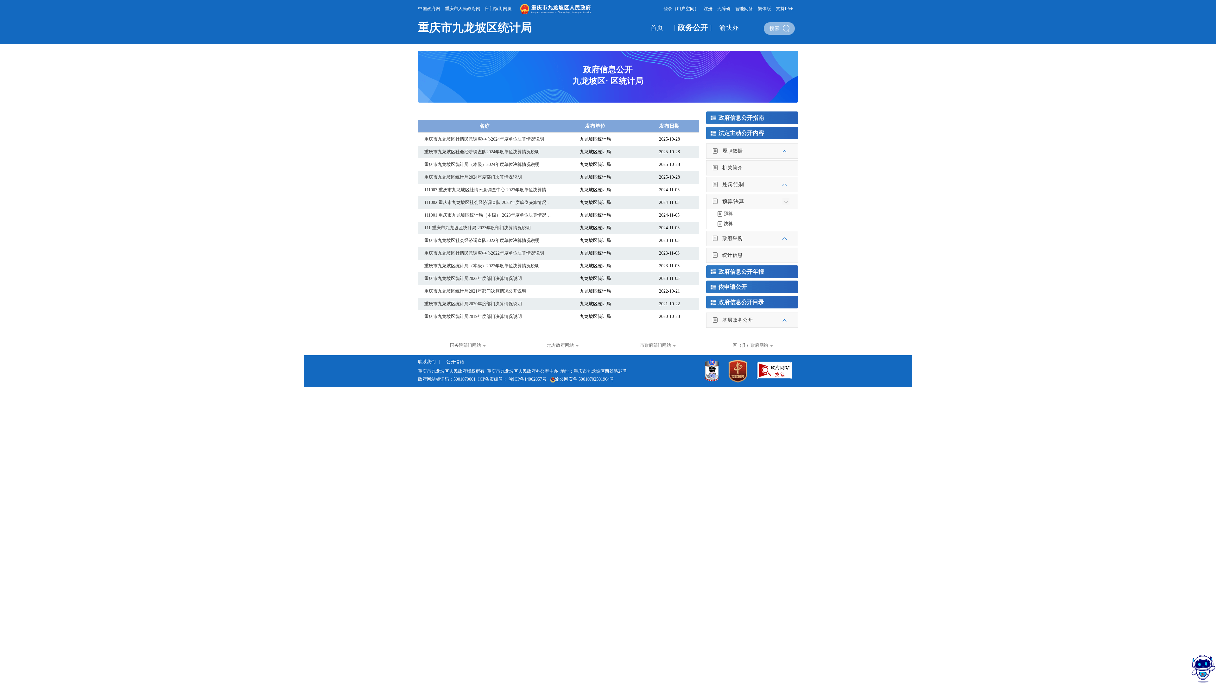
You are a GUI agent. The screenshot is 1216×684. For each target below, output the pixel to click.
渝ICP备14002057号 (528, 379)
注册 (708, 8)
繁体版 (764, 8)
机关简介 (732, 167)
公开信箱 (455, 361)
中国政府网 (429, 8)
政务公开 (693, 27)
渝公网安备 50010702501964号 (584, 379)
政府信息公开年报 (741, 272)
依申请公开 (733, 287)
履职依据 (732, 151)
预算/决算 (733, 201)
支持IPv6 (784, 8)
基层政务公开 (737, 320)
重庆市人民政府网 (462, 8)
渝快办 (728, 27)
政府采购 (732, 238)
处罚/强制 (733, 184)
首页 (656, 27)
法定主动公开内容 (741, 133)
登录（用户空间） (681, 8)
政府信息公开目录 (741, 302)
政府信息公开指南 (741, 118)
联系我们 (427, 361)
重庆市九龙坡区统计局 (475, 27)
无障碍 (724, 8)
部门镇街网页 (498, 8)
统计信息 (732, 255)
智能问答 (744, 8)
